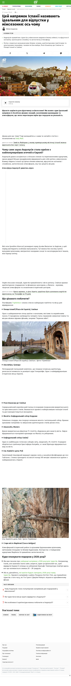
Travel (4, 9)
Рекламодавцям (40, 645)
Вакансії (4, 659)
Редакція (4, 647)
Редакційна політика (8, 650)
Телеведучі (5, 656)
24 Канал (5, 6)
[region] (35, 681)
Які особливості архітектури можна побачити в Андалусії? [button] (29, 602)
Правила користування (42, 647)
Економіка (28, 6)
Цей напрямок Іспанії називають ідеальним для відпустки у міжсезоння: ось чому (39, 9)
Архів (37, 659)
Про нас (4, 645)
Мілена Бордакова (11, 29)
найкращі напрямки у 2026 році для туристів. (39, 561)
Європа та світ (11, 9)
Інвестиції (58, 6)
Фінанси (48, 6)
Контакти (38, 656)
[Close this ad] (69, 675)
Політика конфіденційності (43, 650)
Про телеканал (6, 653)
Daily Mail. (20, 138)
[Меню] (3, 2)
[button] (10, 53)
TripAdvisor (17, 303)
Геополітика (16, 6)
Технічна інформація (41, 653)
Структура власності (7, 662)
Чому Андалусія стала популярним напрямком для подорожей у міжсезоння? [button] (31, 590)
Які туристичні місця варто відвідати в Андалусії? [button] (25, 597)
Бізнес (39, 6)
